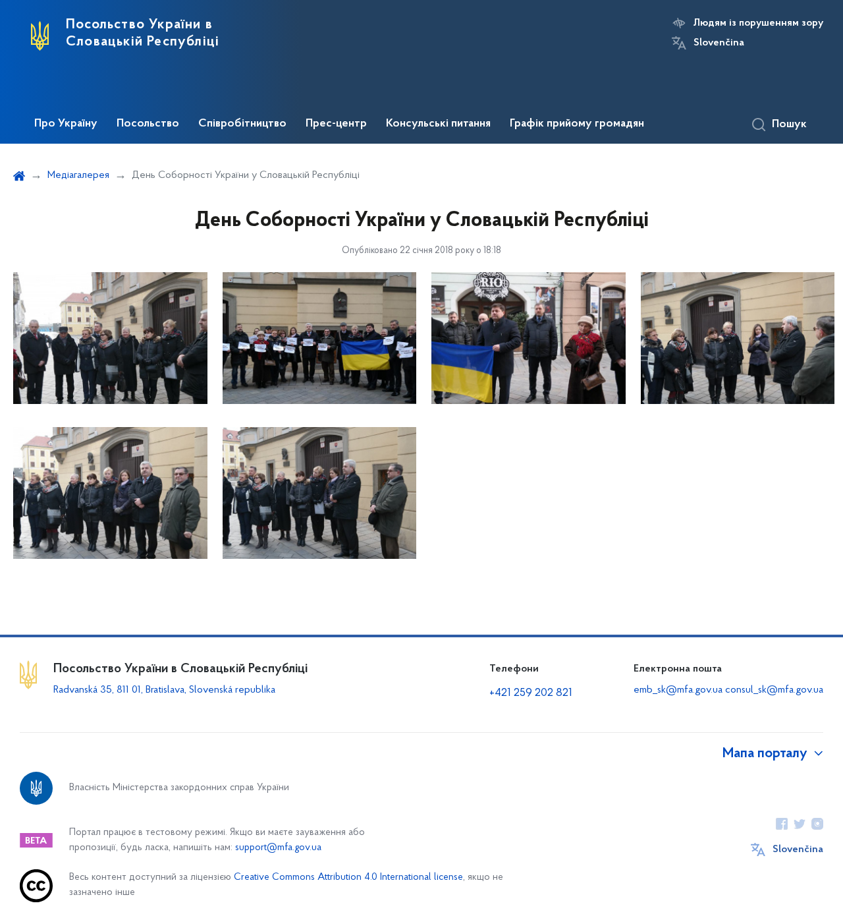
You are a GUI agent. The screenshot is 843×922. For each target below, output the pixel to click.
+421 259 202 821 (530, 693)
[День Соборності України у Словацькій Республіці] (110, 338)
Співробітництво (242, 124)
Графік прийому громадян (577, 124)
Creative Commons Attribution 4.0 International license (348, 877)
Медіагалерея (78, 175)
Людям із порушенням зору (758, 23)
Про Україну (65, 124)
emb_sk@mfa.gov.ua (678, 690)
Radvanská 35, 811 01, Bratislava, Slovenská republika (164, 690)
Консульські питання (438, 124)
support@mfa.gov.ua (278, 848)
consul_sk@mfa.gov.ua (774, 690)
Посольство (148, 124)
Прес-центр (336, 124)
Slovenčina (718, 43)
